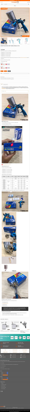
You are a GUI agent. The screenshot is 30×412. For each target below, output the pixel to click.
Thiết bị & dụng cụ (2, 44)
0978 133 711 (4, 372)
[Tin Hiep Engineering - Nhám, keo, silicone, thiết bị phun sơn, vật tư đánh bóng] (15, 2)
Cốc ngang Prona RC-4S (5, 303)
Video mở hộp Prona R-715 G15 (7, 164)
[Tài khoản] (27, 2)
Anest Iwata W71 (4, 88)
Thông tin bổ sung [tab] (5, 84)
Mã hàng (1, 73)
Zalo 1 (15, 0)
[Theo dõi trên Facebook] (1, 391)
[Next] (28, 22)
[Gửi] (28, 4)
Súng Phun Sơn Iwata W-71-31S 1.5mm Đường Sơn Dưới (24, 331)
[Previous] (2, 22)
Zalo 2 (17, 0)
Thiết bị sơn (6, 44)
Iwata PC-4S (21, 57)
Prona (2, 87)
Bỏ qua (20, 411)
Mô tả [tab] (1, 84)
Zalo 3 (19, 0)
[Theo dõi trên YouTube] (2, 391)
